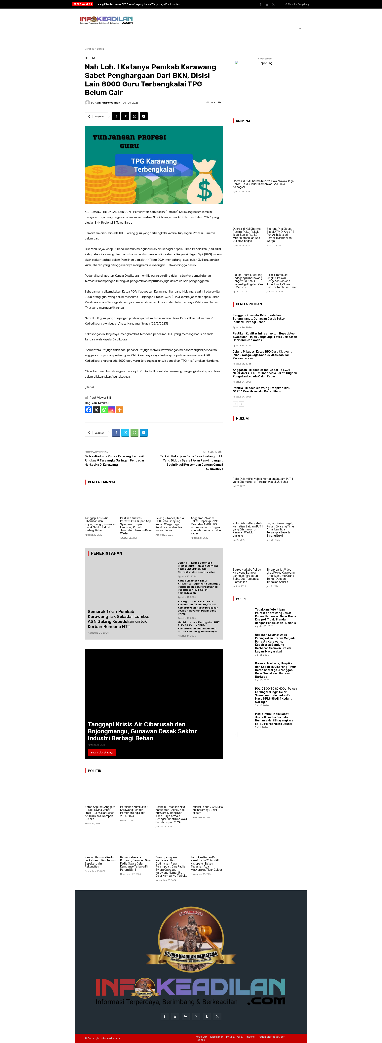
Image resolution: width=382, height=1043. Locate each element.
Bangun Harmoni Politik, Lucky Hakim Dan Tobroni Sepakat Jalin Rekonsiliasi (100, 862)
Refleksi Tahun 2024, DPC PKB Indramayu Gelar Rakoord (207, 810)
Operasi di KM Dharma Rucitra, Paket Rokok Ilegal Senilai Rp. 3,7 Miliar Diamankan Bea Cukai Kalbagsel (263, 184)
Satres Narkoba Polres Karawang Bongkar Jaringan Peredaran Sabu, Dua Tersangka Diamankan (247, 576)
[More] (119, 409)
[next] (204, 4)
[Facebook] (260, 4)
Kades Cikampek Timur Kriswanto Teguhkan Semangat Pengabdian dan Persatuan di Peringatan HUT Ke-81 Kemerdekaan (199, 586)
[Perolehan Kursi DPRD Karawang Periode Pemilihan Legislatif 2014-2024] (136, 791)
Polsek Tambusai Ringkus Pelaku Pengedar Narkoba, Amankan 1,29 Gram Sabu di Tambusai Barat (282, 281)
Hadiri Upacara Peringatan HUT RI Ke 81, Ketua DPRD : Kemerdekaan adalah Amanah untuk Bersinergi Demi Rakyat (199, 627)
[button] (300, 27)
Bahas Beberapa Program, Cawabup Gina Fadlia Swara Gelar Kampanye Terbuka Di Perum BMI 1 (135, 863)
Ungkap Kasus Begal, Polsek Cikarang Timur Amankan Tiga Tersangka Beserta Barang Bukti (281, 529)
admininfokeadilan (107, 102)
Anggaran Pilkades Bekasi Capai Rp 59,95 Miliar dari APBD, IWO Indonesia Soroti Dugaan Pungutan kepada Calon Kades (206, 526)
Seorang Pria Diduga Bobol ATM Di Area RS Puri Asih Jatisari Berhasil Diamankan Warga (280, 235)
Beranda (90, 48)
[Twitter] (273, 4)
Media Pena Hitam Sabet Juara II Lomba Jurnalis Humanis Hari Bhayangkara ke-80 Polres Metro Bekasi (274, 719)
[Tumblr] (207, 1016)
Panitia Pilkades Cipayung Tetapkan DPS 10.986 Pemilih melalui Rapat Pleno (261, 389)
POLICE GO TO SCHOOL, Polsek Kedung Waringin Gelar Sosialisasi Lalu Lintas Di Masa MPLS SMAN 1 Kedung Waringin (276, 695)
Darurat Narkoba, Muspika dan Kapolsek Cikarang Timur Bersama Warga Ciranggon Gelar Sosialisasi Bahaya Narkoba (275, 670)
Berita (100, 48)
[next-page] (241, 404)
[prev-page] (235, 404)
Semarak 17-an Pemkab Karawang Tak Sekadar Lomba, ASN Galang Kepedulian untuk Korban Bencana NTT (118, 619)
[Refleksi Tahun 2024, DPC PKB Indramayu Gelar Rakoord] (207, 791)
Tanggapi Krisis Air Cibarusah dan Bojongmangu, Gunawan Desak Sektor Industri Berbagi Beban (100, 524)
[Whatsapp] (104, 409)
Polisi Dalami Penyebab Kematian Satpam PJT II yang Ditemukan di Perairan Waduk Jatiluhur (263, 480)
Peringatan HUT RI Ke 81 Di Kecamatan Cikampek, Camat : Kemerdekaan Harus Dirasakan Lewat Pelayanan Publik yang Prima (198, 607)
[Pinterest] (196, 1016)
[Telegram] (144, 116)
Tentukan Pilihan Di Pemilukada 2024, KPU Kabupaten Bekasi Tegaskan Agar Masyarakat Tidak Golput (206, 863)
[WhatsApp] (134, 116)
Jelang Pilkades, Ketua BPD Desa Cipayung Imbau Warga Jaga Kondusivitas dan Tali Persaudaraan (170, 524)
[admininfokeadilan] (88, 102)
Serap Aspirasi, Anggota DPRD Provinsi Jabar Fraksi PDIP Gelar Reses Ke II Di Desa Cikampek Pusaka (100, 813)
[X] (96, 409)
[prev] (197, 4)
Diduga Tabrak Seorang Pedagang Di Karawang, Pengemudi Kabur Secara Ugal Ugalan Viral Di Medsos (248, 281)
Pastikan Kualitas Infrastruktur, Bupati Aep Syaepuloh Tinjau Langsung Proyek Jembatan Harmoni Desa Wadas (136, 526)
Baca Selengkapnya (102, 752)
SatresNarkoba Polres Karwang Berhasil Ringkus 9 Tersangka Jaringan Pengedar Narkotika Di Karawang (114, 460)
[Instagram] (267, 4)
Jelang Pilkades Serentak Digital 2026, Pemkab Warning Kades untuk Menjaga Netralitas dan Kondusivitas (198, 567)
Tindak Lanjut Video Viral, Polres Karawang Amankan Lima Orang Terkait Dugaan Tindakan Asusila (281, 576)
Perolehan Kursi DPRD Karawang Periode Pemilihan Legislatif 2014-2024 (134, 811)
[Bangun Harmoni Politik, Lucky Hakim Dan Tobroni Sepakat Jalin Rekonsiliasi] (101, 841)
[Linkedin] (186, 1016)
